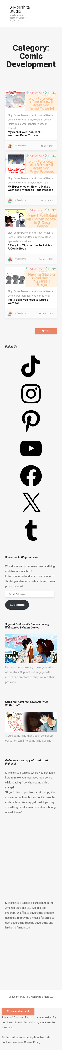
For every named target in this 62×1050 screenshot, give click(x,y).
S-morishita (21, 146)
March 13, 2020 (47, 146)
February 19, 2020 (46, 313)
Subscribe (17, 605)
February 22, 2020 (46, 259)
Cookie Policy (32, 1042)
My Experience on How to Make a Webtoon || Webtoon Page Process (30, 188)
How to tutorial (24, 119)
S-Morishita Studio (19, 9)
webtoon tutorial (22, 241)
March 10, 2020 (47, 200)
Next (45, 331)
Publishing (21, 237)
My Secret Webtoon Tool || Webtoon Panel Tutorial (25, 133)
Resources (34, 237)
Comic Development (25, 115)
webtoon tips (29, 124)
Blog (10, 115)
